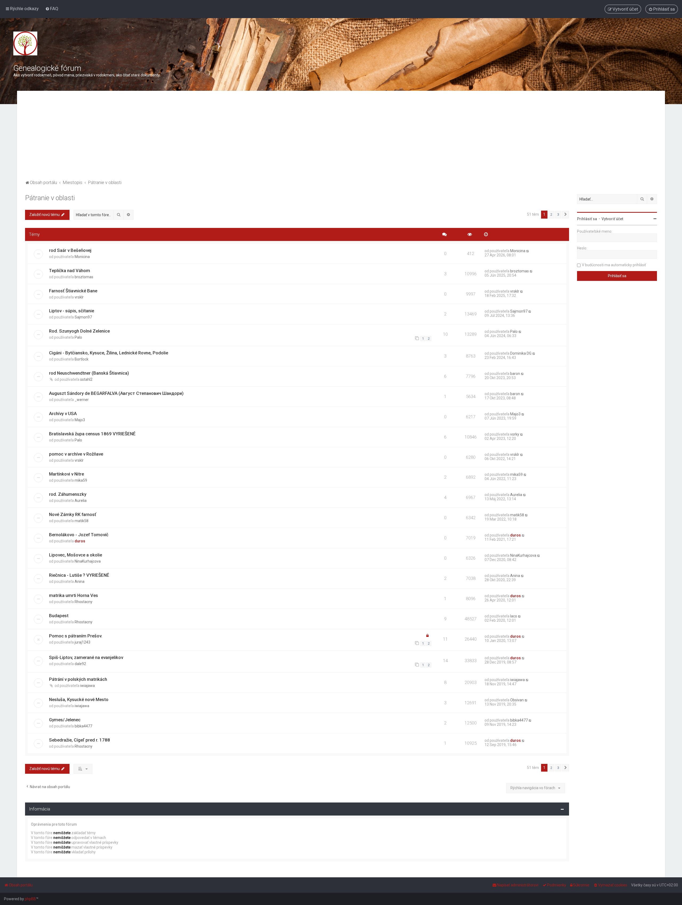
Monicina (82, 257)
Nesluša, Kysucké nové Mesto (78, 699)
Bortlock (81, 359)
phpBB (30, 899)
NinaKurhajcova (88, 561)
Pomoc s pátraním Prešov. (75, 635)
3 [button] (558, 214)
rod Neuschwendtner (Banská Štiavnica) (89, 373)
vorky (514, 434)
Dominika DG (520, 353)
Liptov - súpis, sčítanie (71, 310)
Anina (79, 581)
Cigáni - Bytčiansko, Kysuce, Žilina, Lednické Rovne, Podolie (108, 352)
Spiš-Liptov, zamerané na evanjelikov (86, 657)
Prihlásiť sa (587, 219)
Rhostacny (83, 602)
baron (515, 373)
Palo (78, 337)
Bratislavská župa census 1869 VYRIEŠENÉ (92, 433)
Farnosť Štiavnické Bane (73, 290)
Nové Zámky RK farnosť (72, 514)
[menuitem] (52, 9)
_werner (82, 400)
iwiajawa (87, 685)
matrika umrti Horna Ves (73, 595)
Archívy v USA (63, 413)
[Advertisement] (341, 138)
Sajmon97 (83, 317)
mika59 (81, 480)
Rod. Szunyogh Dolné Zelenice (79, 331)
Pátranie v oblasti (50, 198)
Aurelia (81, 500)
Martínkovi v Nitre (66, 474)
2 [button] (551, 214)
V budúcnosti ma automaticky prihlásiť (614, 265)
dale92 (80, 664)
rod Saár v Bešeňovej (70, 250)
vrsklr (79, 297)
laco (513, 616)
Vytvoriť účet (612, 219)
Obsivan (517, 700)
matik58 (81, 521)
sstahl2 (86, 379)
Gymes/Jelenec (64, 719)
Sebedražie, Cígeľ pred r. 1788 (79, 740)
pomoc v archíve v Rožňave (76, 454)
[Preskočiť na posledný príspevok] (528, 251)
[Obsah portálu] (25, 43)
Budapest (58, 615)
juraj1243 (82, 642)
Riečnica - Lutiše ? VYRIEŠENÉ (79, 575)
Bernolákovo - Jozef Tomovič (78, 534)
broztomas (84, 277)
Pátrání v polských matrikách (78, 679)
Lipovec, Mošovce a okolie (75, 555)
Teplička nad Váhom (69, 270)
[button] (565, 214)
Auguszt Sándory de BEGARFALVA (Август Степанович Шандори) (116, 393)
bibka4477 (83, 726)
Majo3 (80, 420)
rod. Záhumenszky (67, 494)
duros (80, 541)
